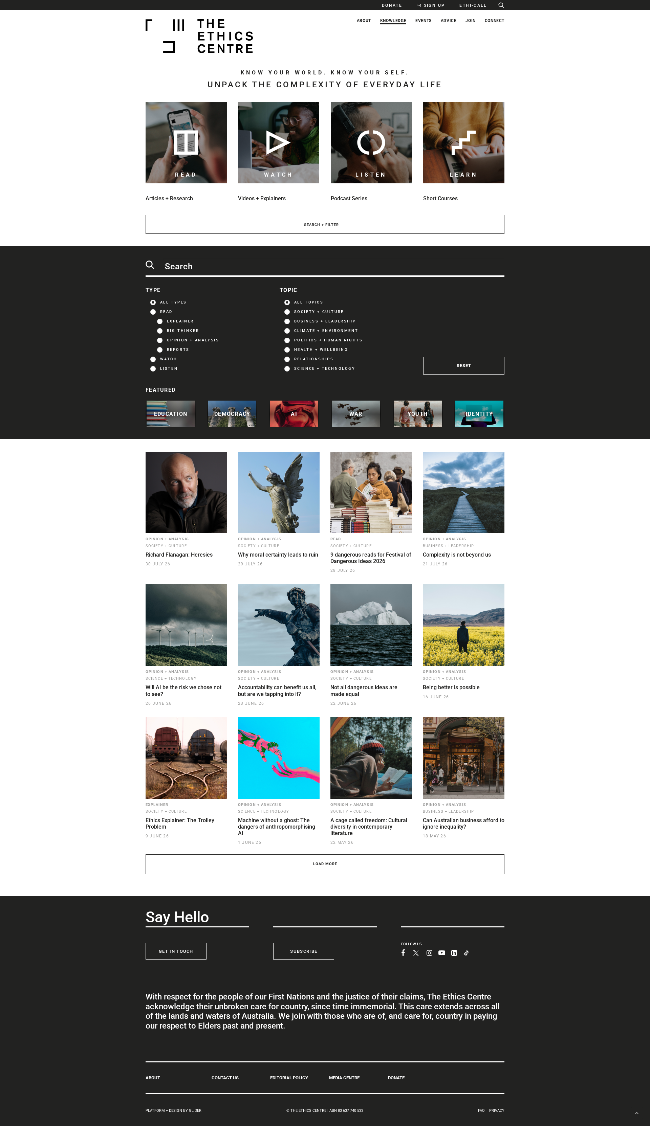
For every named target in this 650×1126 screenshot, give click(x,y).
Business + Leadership (325, 321)
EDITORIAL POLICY (289, 1077)
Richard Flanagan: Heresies (179, 554)
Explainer (180, 321)
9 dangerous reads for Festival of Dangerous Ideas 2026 (370, 557)
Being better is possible (451, 687)
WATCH (168, 359)
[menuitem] (388, 5)
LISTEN (169, 368)
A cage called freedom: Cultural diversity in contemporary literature (368, 826)
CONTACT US (225, 1077)
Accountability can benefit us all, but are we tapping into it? (277, 690)
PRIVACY (496, 1110)
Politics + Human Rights (328, 340)
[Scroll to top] (637, 1112)
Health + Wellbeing (321, 349)
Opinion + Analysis (193, 340)
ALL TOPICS (309, 302)
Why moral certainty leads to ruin (278, 554)
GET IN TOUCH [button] (176, 951)
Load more (325, 864)
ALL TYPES (173, 302)
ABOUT (153, 1077)
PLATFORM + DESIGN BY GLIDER (173, 1110)
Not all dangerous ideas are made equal (363, 690)
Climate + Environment (326, 331)
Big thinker (183, 331)
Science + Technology (324, 368)
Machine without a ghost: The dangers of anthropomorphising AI (276, 826)
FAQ (481, 1110)
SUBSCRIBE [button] (303, 951)
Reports (178, 349)
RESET (464, 365)
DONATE (396, 1077)
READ (166, 312)
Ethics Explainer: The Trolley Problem (180, 823)
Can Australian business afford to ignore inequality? (463, 823)
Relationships (314, 359)
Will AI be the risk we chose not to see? (183, 690)
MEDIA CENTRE (344, 1077)
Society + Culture (319, 312)
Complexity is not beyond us (457, 554)
